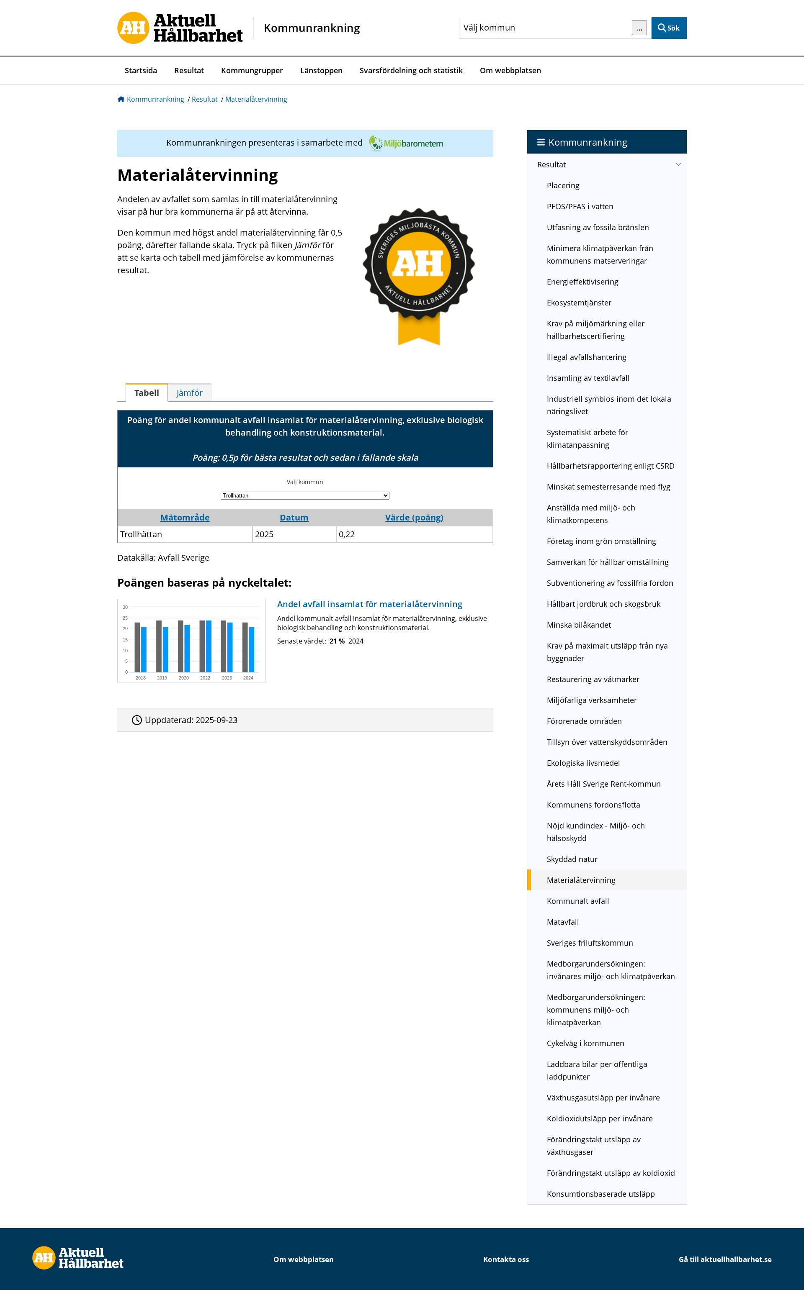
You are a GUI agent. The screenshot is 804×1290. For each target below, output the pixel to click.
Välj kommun (305, 482)
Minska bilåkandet (579, 625)
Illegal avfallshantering (586, 357)
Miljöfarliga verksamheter (592, 700)
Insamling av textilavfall (588, 378)
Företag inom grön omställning (601, 541)
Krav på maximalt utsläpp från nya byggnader (607, 652)
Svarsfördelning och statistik (411, 70)
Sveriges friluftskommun (590, 943)
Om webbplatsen (510, 70)
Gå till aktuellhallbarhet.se (725, 1259)
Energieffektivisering (582, 282)
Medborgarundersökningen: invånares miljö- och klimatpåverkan (611, 970)
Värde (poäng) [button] (414, 517)
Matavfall (563, 922)
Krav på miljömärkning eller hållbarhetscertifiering (595, 329)
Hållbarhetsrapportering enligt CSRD (611, 466)
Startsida (141, 70)
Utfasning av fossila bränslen (598, 227)
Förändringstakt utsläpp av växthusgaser (594, 1145)
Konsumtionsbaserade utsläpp (601, 1194)
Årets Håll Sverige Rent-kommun (604, 784)
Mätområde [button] (185, 517)
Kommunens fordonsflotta (593, 805)
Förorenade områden (584, 721)
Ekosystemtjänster (579, 302)
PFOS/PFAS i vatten (580, 206)
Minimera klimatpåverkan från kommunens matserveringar (600, 254)
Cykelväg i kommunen (585, 1043)
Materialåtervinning (256, 99)
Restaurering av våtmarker (593, 679)
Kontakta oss (506, 1259)
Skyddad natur (572, 859)
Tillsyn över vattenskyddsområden (607, 742)
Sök (673, 28)
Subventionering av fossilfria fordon (610, 583)
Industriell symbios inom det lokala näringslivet (609, 405)
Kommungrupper (252, 70)
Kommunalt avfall (578, 901)
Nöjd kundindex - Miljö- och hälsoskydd (596, 832)
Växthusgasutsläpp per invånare (603, 1098)
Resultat (189, 70)
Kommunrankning (155, 99)
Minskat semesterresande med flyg (608, 487)
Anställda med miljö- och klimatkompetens (591, 514)
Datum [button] (294, 517)
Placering (563, 185)
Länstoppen (321, 70)
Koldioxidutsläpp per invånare (600, 1118)
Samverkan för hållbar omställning (608, 562)
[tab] (147, 392)
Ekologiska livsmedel (583, 763)
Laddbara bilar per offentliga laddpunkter (597, 1070)
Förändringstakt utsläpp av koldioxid (611, 1173)
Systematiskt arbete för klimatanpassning (587, 438)
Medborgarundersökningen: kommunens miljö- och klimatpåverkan (596, 1009)
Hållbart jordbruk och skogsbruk (603, 604)
